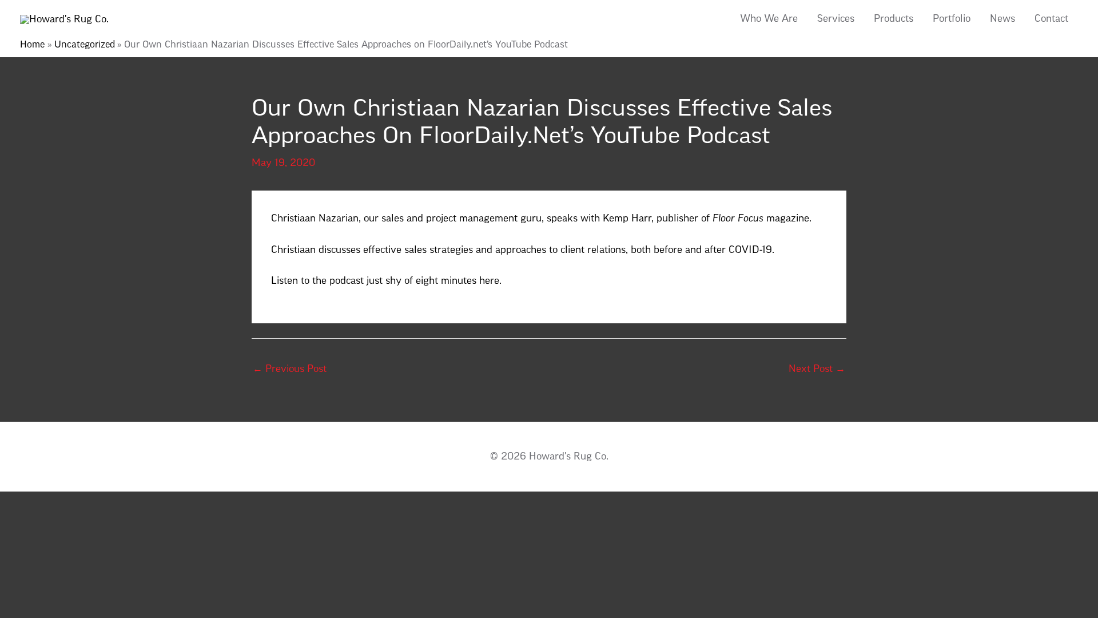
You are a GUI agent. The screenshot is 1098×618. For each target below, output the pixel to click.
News (1002, 19)
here (489, 281)
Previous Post (290, 369)
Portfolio (951, 19)
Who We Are (769, 19)
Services (835, 19)
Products (893, 19)
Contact (1051, 19)
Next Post (817, 369)
